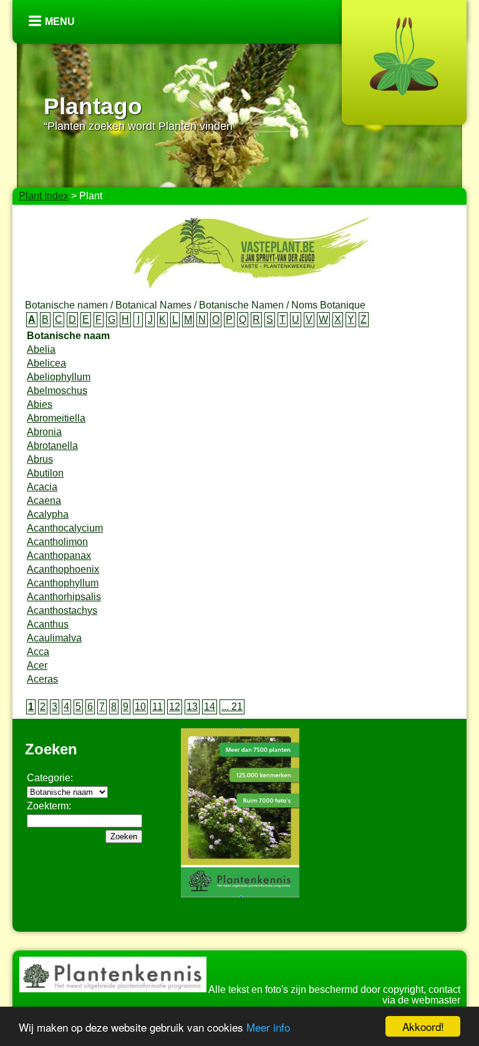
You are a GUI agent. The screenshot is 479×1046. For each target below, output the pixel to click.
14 (209, 706)
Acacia (42, 486)
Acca (38, 651)
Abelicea (46, 363)
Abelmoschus (57, 390)
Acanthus (48, 624)
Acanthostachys (62, 610)
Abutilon (45, 473)
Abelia (41, 349)
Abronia (44, 432)
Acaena (44, 500)
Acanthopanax (59, 555)
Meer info (268, 1027)
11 (157, 706)
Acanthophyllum (63, 583)
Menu (60, 21)
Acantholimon (57, 541)
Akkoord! (423, 1026)
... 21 (232, 706)
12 (174, 706)
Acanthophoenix (63, 569)
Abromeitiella (56, 418)
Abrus (40, 459)
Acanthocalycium (65, 528)
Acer (37, 665)
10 (140, 706)
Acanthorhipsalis (64, 596)
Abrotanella (52, 445)
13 (192, 706)
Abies (39, 404)
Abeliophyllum (58, 377)
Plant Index (44, 195)
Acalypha (48, 514)
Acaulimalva (54, 638)
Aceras (42, 679)
